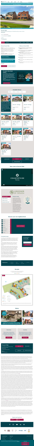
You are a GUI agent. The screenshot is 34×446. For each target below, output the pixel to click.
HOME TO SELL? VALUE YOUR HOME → (8, 61)
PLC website (11, 437)
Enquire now (19, 350)
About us (18, 1)
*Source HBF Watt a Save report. (16, 211)
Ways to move (12, 1)
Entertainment (4, 230)
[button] (3, 275)
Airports (4, 223)
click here (19, 373)
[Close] (33, 443)
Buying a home (15, 1)
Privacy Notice (3, 438)
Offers (31, 42)
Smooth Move (10, 54)
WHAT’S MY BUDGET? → (6, 57)
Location (27, 42)
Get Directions (3, 32)
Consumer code (11, 439)
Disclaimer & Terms (4, 437)
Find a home (8, 1)
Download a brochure (28, 350)
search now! (19, 4)
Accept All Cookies (25, 444)
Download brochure (17, 161)
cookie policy (18, 441)
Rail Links (4, 221)
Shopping (4, 232)
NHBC (10, 438)
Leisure (4, 225)
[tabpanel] (17, 317)
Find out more (9, 337)
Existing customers (21, 1)
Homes (20, 42)
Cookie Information (4, 439)
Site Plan (24, 42)
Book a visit (19, 346)
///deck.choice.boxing (6, 34)
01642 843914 (7, 42)
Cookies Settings (25, 441)
